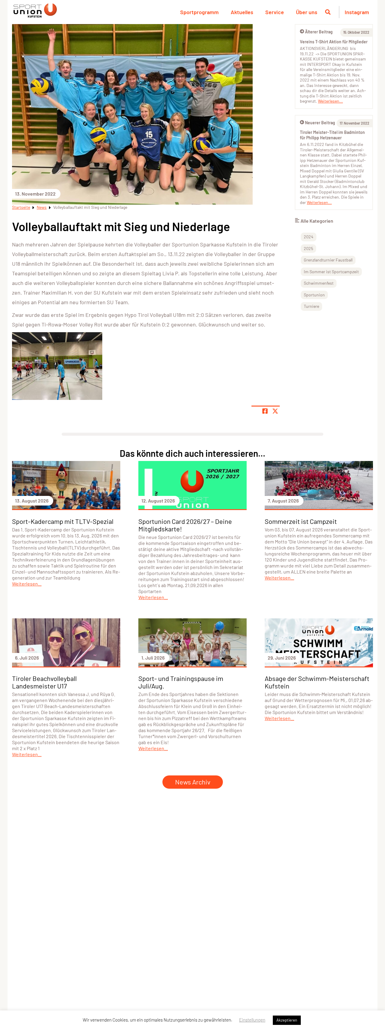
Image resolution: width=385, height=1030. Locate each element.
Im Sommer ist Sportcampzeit (331, 271)
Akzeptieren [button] (286, 1020)
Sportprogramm (199, 12)
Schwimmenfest (319, 283)
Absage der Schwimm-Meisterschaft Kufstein (317, 682)
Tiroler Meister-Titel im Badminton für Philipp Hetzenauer (332, 135)
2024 (308, 236)
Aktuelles (242, 12)
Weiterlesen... (330, 101)
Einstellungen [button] (252, 1019)
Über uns (306, 12)
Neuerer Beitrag (320, 122)
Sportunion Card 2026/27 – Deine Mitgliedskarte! (185, 525)
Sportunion (314, 294)
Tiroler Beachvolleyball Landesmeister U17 (44, 682)
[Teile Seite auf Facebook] (265, 411)
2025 (308, 248)
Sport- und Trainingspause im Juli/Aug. (180, 682)
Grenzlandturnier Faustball (328, 259)
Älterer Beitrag (319, 31)
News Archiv (192, 782)
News (42, 207)
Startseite (21, 207)
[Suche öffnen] (327, 12)
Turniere (311, 306)
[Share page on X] (275, 411)
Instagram (357, 12)
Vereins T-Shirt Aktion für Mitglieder (334, 41)
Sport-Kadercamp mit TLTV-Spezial (62, 521)
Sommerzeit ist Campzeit (301, 521)
